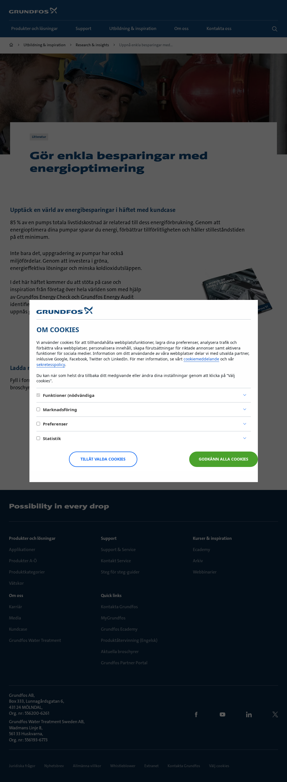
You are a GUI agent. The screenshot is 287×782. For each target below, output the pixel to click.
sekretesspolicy (50, 364)
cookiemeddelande (201, 359)
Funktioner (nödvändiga (68, 395)
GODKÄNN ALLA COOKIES (223, 459)
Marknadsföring (60, 409)
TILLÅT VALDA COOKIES (103, 459)
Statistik (52, 438)
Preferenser (55, 424)
